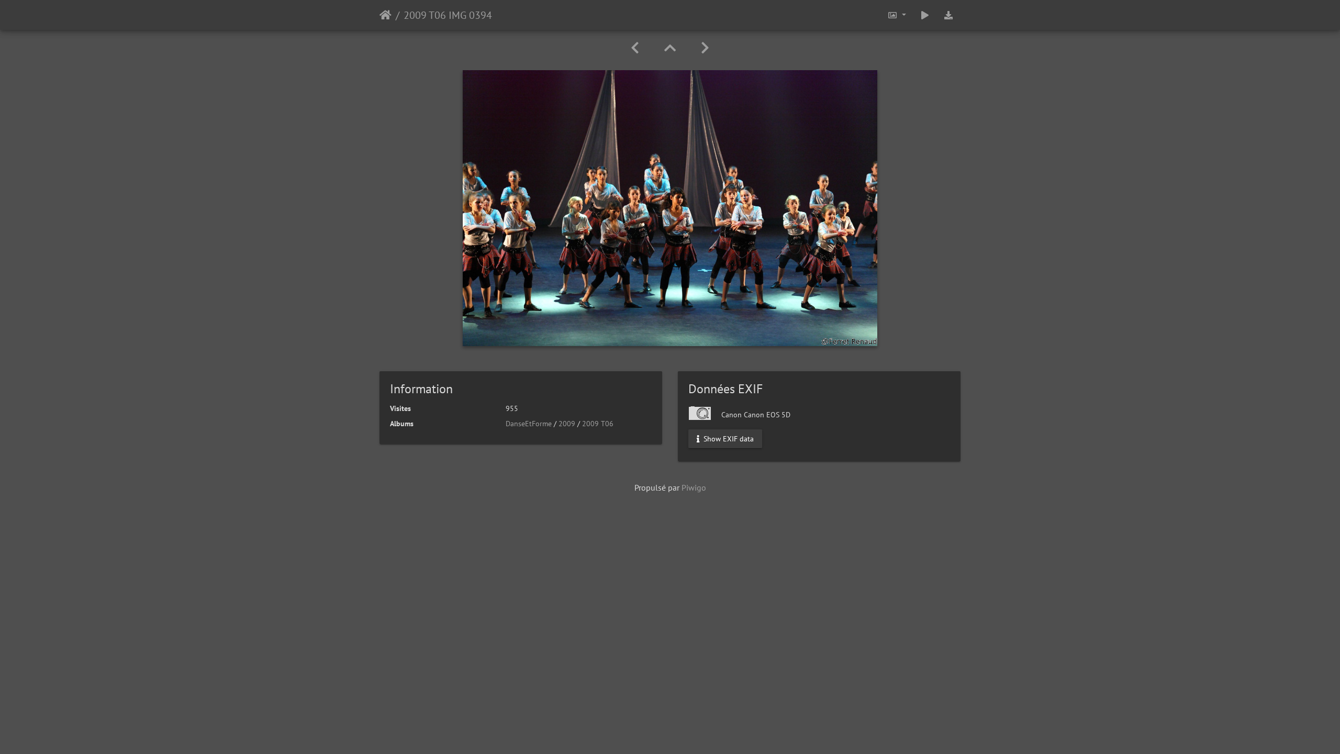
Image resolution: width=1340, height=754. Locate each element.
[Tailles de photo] (896, 15)
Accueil (385, 15)
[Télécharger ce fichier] (948, 15)
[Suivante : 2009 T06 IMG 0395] (705, 48)
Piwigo (694, 487)
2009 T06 (597, 423)
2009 (567, 423)
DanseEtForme (529, 423)
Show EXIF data (727, 438)
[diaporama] (925, 15)
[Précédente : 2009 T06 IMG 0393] (635, 48)
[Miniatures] (670, 48)
